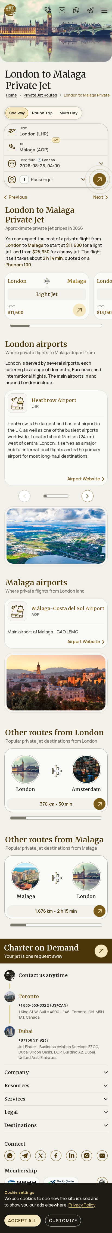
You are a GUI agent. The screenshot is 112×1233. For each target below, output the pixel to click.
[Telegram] (25, 1155)
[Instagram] (86, 1155)
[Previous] (24, 496)
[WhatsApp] (9, 1155)
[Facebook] (56, 1155)
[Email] (102, 1155)
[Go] (99, 179)
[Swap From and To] (56, 140)
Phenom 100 (18, 265)
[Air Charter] (61, 1182)
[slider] (56, 325)
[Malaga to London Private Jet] (56, 887)
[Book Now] (79, 310)
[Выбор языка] (102, 1182)
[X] (40, 1155)
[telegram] (90, 10)
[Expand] (101, 163)
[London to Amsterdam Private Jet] (56, 780)
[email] (62, 10)
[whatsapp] (76, 10)
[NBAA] (22, 1182)
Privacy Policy (82, 1205)
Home (11, 95)
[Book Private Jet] (101, 951)
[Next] (88, 496)
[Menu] (104, 10)
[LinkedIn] (71, 1155)
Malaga (76, 281)
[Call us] (48, 10)
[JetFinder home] (10, 10)
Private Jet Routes (40, 95)
